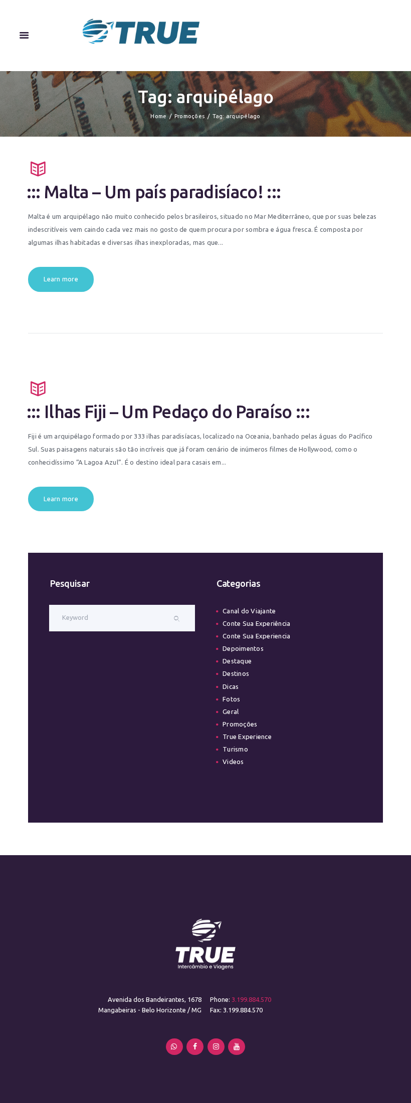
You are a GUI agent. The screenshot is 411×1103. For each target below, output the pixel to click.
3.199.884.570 (251, 999)
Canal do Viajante (249, 610)
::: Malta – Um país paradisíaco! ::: (154, 192)
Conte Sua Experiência (256, 623)
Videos (233, 761)
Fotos (231, 698)
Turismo (235, 749)
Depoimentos (243, 648)
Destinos (236, 673)
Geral (231, 711)
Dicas (231, 686)
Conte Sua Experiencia (256, 635)
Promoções (189, 116)
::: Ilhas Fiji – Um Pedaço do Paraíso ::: (168, 412)
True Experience (247, 736)
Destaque (237, 660)
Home (158, 116)
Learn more (61, 278)
